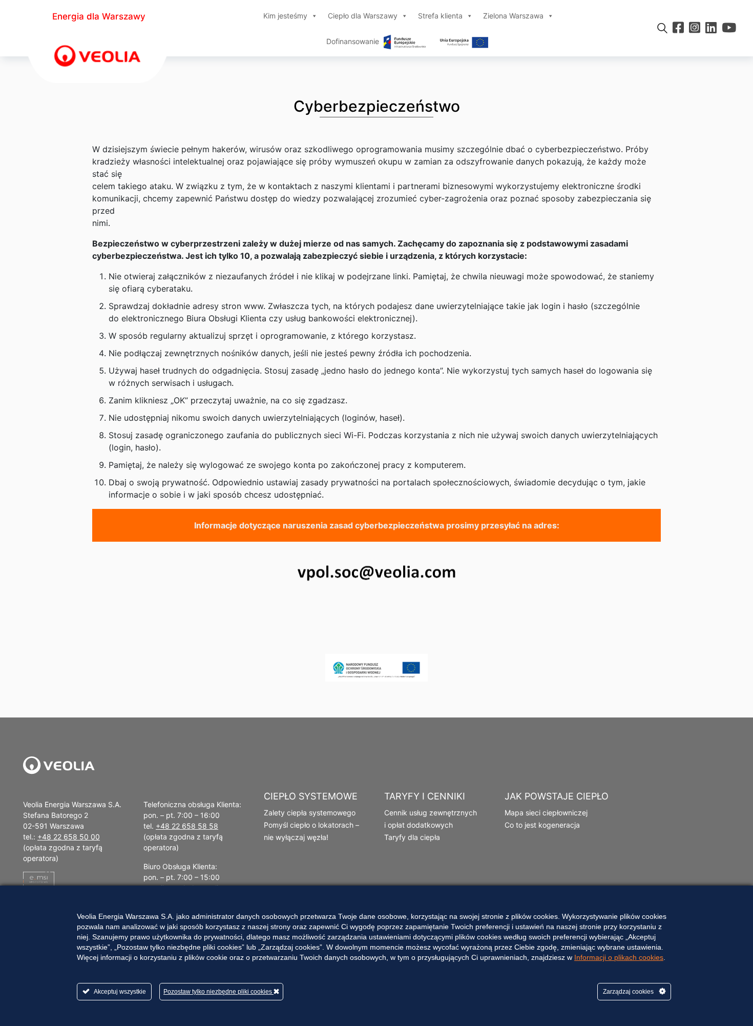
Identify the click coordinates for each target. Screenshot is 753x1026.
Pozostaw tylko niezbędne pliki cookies (218, 991)
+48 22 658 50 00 (68, 836)
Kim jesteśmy (285, 15)
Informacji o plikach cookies (618, 957)
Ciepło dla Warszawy (363, 15)
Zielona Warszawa (513, 15)
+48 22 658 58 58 (187, 826)
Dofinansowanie (353, 41)
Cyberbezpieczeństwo (377, 106)
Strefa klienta (440, 15)
